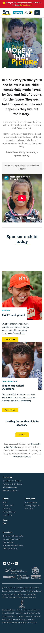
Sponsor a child (8, 506)
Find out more (10, 339)
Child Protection (8, 542)
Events (5, 520)
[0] (30, 12)
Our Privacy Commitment (11, 539)
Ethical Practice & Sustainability (13, 536)
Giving (5, 502)
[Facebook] (4, 563)
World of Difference (9, 512)
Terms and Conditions (10, 548)
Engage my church (31, 502)
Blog (4, 523)
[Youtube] (12, 563)
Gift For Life (6, 509)
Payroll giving (7, 515)
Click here (22, 435)
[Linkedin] (16, 563)
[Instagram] (8, 563)
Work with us (29, 509)
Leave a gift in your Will (32, 506)
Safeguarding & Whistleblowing (13, 545)
